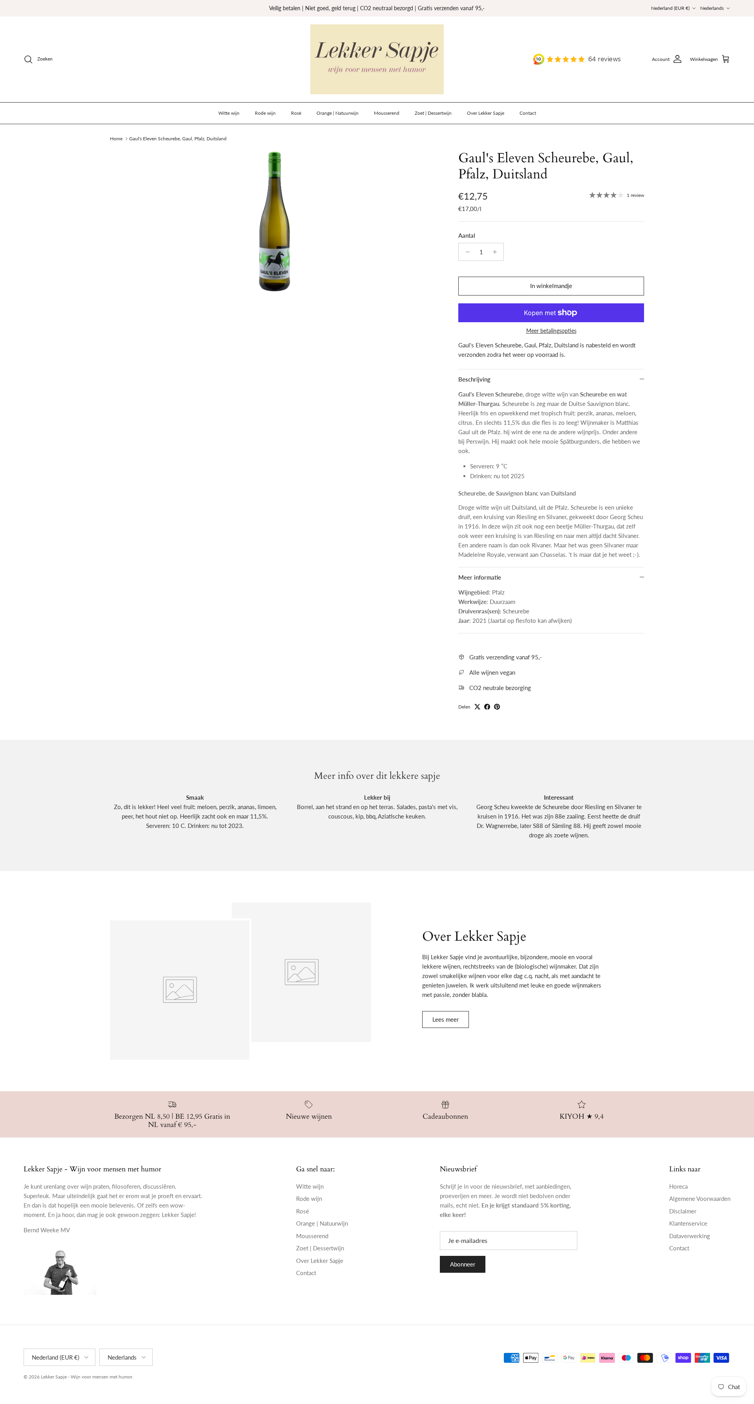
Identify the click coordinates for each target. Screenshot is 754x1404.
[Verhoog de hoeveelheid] (496, 252)
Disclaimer (682, 1211)
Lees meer (445, 1019)
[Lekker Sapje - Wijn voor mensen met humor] (377, 59)
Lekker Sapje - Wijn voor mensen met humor (86, 1377)
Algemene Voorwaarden (699, 1198)
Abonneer (462, 1264)
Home (116, 138)
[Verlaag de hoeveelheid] (465, 252)
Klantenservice (688, 1223)
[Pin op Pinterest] (497, 707)
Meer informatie (479, 577)
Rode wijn (265, 113)
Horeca (678, 1186)
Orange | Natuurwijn (338, 113)
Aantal (466, 235)
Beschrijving (474, 379)
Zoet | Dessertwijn (433, 113)
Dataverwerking (689, 1235)
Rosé (296, 113)
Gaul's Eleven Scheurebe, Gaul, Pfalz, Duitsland (178, 138)
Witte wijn (229, 113)
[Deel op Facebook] (487, 707)
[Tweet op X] (477, 707)
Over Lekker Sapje (485, 113)
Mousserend (386, 113)
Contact (528, 113)
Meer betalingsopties (551, 331)
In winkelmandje (551, 285)
